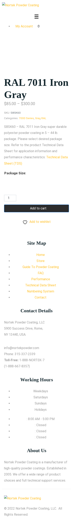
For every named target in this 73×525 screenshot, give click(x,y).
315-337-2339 (25, 354)
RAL (43, 118)
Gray (37, 118)
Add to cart (38, 208)
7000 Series (26, 118)
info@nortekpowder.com (21, 348)
